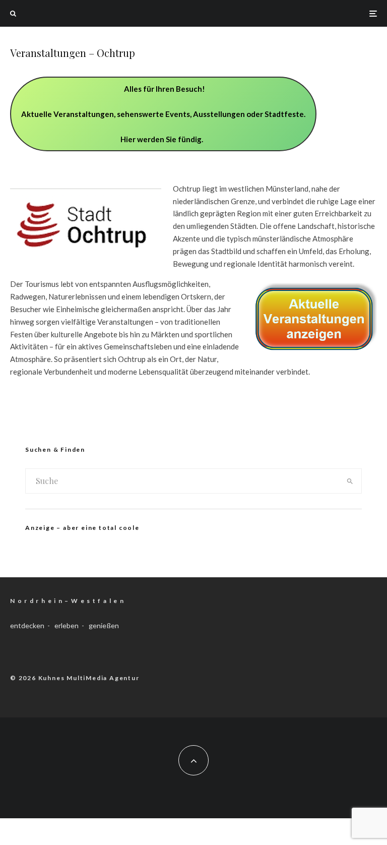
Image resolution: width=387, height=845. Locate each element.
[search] (350, 481)
